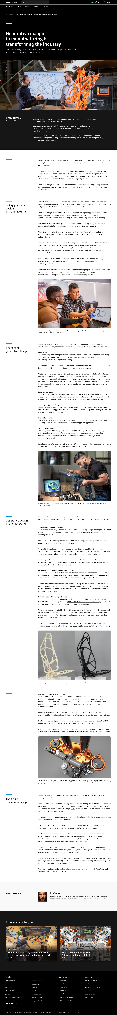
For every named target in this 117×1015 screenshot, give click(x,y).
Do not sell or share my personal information (20, 1012)
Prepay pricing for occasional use (67, 1000)
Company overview (10, 980)
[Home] (12, 2)
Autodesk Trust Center (10, 991)
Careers (7, 984)
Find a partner (62, 990)
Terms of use (55, 1012)
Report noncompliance (46, 1012)
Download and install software (93, 984)
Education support (90, 994)
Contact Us (34, 987)
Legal (60, 1012)
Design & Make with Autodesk (39, 1001)
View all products (62, 980)
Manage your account (91, 980)
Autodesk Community (90, 991)
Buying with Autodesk (64, 984)
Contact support (89, 997)
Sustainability (35, 984)
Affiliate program (36, 994)
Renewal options (62, 987)
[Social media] (12, 1004)
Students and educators (38, 991)
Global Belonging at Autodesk (12, 997)
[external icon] (16, 987)
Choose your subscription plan (66, 997)
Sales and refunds (63, 994)
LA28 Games (8, 1001)
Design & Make (13, 14)
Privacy (7, 1012)
